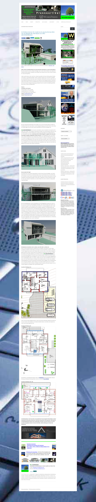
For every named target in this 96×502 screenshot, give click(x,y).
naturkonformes (50, 478)
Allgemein (37, 474)
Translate (71, 63)
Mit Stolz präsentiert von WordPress (34, 489)
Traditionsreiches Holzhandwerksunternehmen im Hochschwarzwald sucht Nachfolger (67, 155)
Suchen (62, 26)
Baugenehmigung (51, 476)
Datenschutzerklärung (24, 489)
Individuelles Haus (31, 475)
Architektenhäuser (28, 476)
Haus (38, 478)
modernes (45, 478)
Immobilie (26, 475)
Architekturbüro (34, 476)
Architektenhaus (42, 474)
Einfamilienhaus (53, 474)
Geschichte (35, 478)
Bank (44, 476)
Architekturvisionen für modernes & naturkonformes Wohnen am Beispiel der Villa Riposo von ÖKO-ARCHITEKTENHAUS (38, 33)
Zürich (29, 479)
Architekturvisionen (40, 476)
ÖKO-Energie (43, 475)
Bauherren (27, 478)
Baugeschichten (47, 474)
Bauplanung (31, 478)
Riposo (25, 479)
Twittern (31, 471)
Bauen (47, 476)
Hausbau (22, 475)
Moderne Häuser (37, 475)
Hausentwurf (41, 478)
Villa (27, 479)
